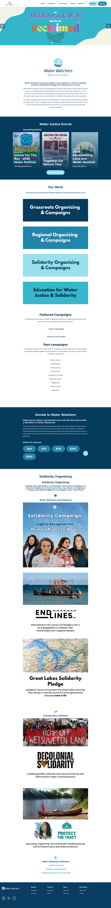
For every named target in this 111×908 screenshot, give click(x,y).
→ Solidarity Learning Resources (55, 869)
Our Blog (33, 893)
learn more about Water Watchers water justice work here (55, 434)
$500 (29, 456)
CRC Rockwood (56, 368)
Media (49, 893)
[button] (2, 26)
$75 (44, 448)
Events (73, 3)
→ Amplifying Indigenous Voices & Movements (55, 873)
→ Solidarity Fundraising (55, 865)
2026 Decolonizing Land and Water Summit (84, 157)
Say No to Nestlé (55, 386)
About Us (81, 3)
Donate (92, 3)
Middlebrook (55, 383)
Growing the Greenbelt (55, 375)
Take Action (62, 3)
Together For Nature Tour (53, 162)
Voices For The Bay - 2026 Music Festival (25, 158)
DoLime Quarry (55, 371)
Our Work (51, 3)
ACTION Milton (55, 364)
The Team (66, 893)
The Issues (34, 890)
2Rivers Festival (55, 360)
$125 (58, 448)
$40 (29, 448)
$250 (73, 448)
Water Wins (55, 390)
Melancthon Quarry (55, 379)
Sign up (102, 3)
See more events (55, 172)
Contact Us (50, 890)
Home (43, 3)
